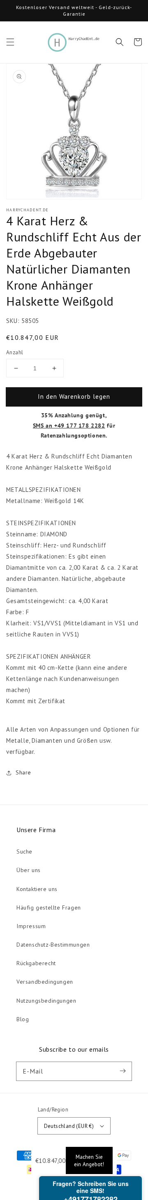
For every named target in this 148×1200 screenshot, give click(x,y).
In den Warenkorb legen (74, 396)
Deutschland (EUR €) (69, 1126)
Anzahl (14, 352)
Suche (24, 851)
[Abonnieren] (122, 1071)
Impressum (31, 926)
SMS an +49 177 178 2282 (69, 425)
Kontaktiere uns (37, 889)
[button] (10, 42)
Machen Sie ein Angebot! (89, 1160)
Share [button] (23, 772)
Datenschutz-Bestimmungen (53, 944)
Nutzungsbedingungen (46, 1000)
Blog (22, 1019)
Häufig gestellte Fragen (48, 907)
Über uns (28, 870)
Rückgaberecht (36, 963)
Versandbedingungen (44, 981)
